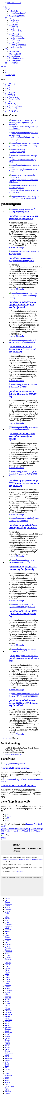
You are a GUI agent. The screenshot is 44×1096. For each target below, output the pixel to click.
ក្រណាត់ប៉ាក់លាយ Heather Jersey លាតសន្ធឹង (23, 198)
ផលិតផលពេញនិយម (31, 824)
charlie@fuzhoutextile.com (13, 754)
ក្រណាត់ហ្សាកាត (14, 29)
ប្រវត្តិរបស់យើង (13, 11)
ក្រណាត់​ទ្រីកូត (13, 22)
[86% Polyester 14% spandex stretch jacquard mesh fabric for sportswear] (24, 476)
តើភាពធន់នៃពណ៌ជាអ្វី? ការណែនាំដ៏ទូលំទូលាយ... (18, 786)
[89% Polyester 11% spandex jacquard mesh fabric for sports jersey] (24, 387)
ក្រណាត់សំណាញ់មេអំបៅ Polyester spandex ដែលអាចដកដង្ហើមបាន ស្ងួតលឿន (22, 436)
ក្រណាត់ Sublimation (15, 36)
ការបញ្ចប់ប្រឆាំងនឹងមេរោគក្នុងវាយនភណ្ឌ (15, 768)
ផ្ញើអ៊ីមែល (3, 838)
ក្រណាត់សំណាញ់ (14, 20)
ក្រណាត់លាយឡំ (14, 34)
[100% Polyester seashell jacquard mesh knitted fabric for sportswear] (24, 342)
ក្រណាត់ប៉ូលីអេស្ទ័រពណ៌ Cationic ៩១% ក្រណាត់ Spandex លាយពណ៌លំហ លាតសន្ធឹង (24, 658)
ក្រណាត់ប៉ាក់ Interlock (8, 829)
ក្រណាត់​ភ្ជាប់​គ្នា (13, 27)
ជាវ (2, 811)
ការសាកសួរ (12, 248)
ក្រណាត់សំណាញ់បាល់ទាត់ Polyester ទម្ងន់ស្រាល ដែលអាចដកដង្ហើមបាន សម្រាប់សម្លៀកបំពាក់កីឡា (22, 304)
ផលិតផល (8, 18)
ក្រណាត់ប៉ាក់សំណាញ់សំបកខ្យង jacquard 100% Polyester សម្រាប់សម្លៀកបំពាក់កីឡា (22, 349)
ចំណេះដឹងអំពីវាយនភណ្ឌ (16, 58)
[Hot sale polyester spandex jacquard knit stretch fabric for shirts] (24, 254)
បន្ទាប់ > (7, 738)
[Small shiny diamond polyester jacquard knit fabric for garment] (24, 212)
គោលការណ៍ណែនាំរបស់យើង (18, 13)
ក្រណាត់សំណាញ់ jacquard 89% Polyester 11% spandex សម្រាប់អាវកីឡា (23, 394)
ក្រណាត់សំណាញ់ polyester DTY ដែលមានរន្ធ (23, 146)
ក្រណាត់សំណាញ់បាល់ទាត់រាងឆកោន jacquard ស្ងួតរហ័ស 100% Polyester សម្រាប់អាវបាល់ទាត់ (23, 703)
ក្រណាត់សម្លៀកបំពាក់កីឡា (17, 38)
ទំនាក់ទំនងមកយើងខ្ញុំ (11, 63)
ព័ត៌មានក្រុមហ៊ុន (14, 52)
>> (11, 738)
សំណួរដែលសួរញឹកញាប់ (12, 56)
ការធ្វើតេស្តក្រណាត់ (15, 61)
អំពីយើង (7, 9)
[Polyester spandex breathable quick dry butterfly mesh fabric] (24, 429)
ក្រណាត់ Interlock (24, 831)
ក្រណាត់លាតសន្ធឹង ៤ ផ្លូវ (22, 829)
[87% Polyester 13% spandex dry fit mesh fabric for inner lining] (24, 521)
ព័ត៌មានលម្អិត (20, 248)
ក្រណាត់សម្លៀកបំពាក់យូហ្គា (17, 45)
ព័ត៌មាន (7, 49)
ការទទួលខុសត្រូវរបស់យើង (17, 16)
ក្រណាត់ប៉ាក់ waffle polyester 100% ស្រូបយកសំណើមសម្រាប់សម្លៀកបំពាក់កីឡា (23, 613)
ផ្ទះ (6, 7)
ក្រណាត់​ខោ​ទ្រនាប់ (14, 43)
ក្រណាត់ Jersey (35, 829)
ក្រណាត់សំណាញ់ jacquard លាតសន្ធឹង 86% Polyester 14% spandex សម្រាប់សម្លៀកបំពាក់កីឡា (24, 483)
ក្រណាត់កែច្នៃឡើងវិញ (15, 31)
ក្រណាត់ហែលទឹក (14, 40)
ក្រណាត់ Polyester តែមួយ (17, 152)
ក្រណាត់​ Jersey (13, 25)
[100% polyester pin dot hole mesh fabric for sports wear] (24, 562)
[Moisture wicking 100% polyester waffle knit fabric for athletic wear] (24, 607)
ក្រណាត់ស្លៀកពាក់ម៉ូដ (15, 47)
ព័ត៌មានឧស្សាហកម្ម (15, 54)
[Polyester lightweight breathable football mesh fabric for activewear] (24, 298)
